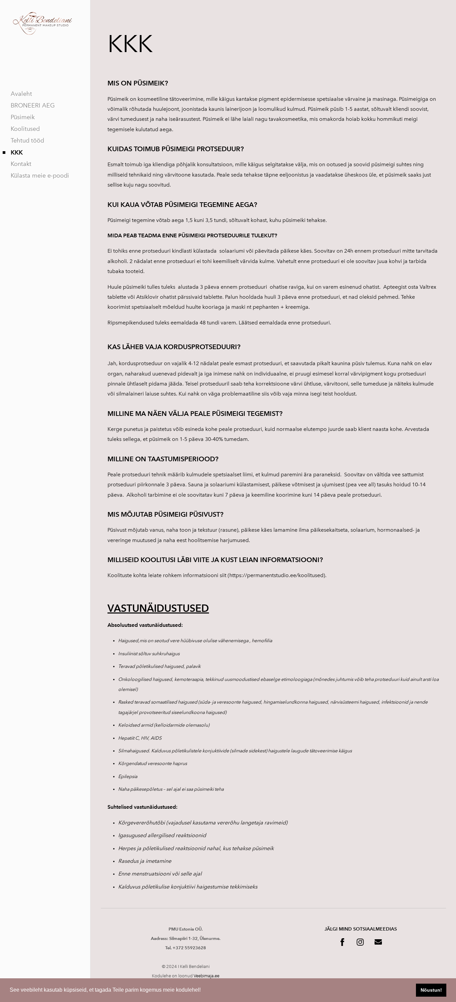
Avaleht (21, 93)
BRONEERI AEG (33, 105)
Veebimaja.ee (206, 975)
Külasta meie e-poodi (40, 175)
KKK (17, 152)
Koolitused (25, 129)
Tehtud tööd (27, 140)
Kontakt (21, 164)
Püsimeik (23, 117)
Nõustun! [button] (431, 990)
